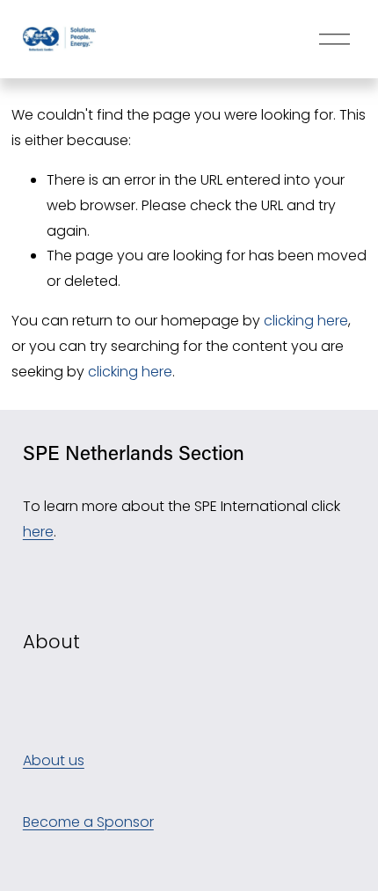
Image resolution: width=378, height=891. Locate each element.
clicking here (306, 320)
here (38, 532)
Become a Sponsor (88, 822)
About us (53, 760)
